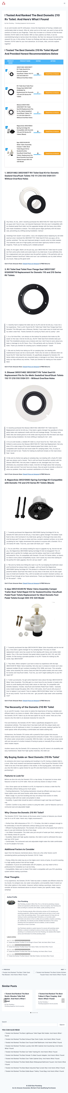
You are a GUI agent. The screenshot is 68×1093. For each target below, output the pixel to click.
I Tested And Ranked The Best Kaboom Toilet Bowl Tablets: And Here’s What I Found (31, 956)
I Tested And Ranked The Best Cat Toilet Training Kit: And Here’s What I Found (31, 1052)
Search (4, 1022)
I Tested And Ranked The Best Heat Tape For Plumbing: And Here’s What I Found (30, 951)
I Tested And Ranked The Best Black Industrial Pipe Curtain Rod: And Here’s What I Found (35, 1068)
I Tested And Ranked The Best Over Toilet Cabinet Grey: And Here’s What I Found (32, 1058)
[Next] (63, 1000)
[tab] (30, 1012)
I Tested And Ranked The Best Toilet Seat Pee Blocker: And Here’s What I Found (16, 972)
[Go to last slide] (4, 1000)
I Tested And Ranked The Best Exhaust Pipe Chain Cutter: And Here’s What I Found (32, 1039)
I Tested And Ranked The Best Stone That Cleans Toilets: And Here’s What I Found (30, 946)
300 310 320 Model (34, 598)
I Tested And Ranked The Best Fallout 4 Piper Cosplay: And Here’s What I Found (50, 996)
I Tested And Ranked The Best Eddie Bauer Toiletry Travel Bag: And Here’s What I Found (34, 1071)
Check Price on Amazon (52, 74)
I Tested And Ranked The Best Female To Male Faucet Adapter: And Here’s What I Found (34, 1055)
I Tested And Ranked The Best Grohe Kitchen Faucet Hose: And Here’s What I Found (51, 972)
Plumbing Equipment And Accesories (25, 23)
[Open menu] (64, 3)
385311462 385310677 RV (20, 173)
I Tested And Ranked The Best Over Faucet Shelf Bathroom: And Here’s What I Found (33, 1042)
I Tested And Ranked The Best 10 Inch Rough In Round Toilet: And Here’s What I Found (31, 942)
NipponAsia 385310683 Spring (22, 480)
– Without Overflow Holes (42, 378)
